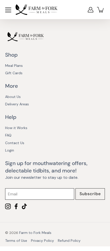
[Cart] (101, 10)
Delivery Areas (17, 104)
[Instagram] (8, 206)
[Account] (90, 10)
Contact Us (14, 143)
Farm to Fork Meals (35, 232)
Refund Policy (69, 240)
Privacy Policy (42, 240)
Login (9, 150)
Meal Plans (14, 65)
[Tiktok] (24, 206)
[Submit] (90, 194)
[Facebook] (16, 206)
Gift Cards (14, 73)
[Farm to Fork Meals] (36, 10)
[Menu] (8, 10)
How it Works (16, 128)
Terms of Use (16, 240)
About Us (13, 96)
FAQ (8, 135)
